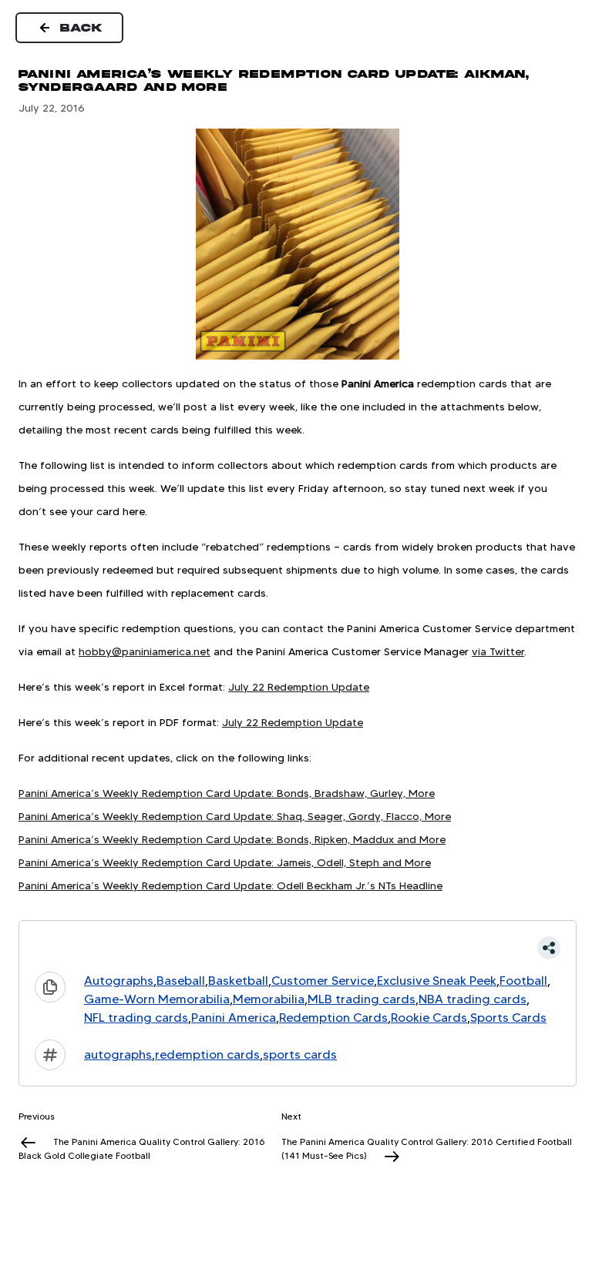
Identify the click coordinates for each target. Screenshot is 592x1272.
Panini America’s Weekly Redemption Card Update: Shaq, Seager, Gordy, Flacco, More (234, 816)
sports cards (300, 1054)
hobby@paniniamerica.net (144, 651)
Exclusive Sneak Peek (436, 980)
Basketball (238, 980)
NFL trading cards (136, 1017)
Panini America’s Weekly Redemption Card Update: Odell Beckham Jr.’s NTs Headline (230, 885)
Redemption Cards (333, 1017)
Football (523, 980)
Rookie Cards (429, 1017)
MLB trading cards (361, 999)
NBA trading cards (472, 999)
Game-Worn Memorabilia (157, 999)
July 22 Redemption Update (298, 687)
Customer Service (322, 980)
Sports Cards (508, 1017)
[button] (297, 947)
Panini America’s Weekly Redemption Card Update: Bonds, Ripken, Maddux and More (232, 839)
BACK (81, 28)
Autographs (118, 980)
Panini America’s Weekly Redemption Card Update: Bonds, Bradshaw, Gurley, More (226, 793)
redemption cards (207, 1054)
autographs (118, 1054)
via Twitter (498, 651)
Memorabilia (268, 999)
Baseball (180, 980)
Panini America (233, 1017)
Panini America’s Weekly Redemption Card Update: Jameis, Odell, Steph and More (224, 862)
